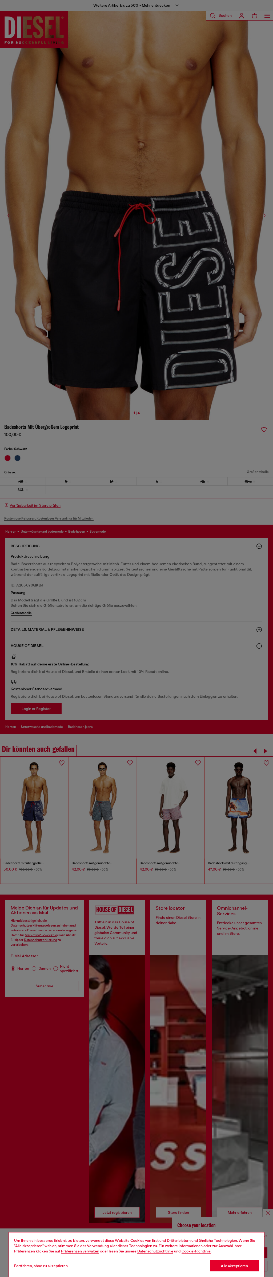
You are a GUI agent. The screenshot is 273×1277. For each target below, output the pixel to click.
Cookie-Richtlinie (196, 1251)
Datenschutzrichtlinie (155, 1251)
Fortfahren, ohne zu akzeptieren (41, 1266)
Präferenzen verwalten (80, 1251)
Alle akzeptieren (234, 1266)
